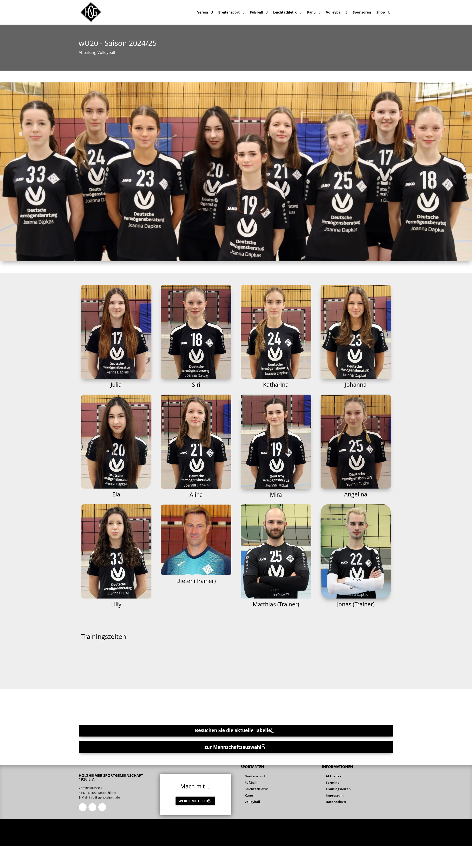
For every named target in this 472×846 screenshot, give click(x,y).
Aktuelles (333, 776)
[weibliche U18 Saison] (236, 259)
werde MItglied (193, 801)
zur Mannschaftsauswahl (233, 747)
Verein (202, 12)
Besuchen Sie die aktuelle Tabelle (233, 730)
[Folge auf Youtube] (102, 807)
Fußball (256, 12)
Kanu (311, 12)
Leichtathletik (285, 12)
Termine (332, 782)
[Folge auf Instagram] (92, 807)
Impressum (335, 795)
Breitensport (229, 12)
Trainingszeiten (338, 789)
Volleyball (334, 12)
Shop (380, 12)
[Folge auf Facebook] (83, 807)
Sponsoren (362, 12)
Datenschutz (336, 802)
